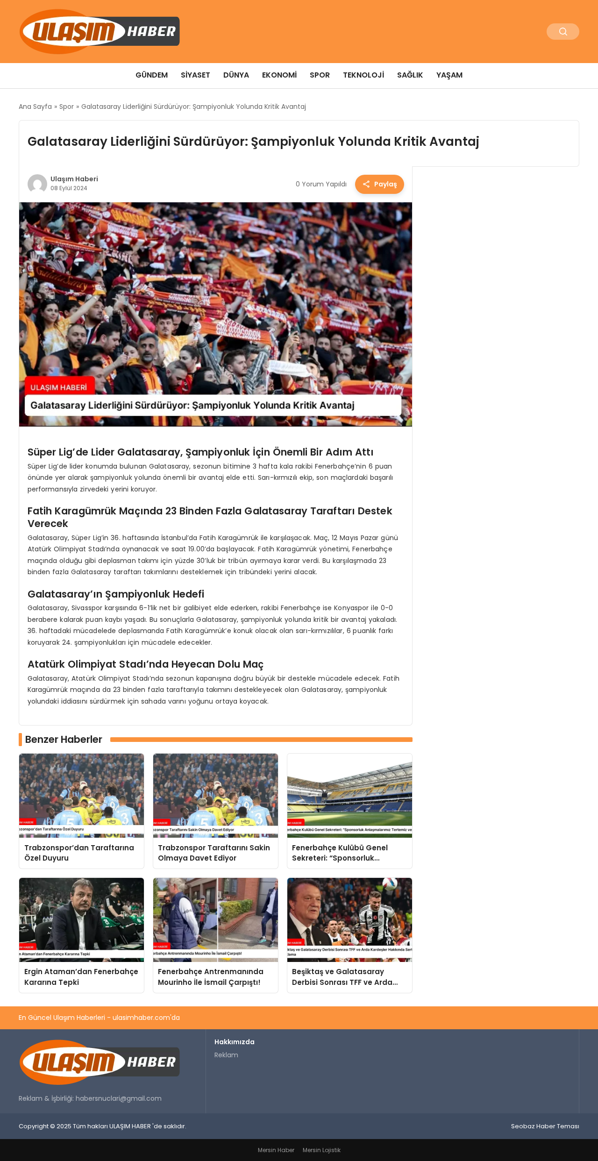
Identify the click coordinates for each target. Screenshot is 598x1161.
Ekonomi (279, 75)
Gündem (151, 75)
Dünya (236, 75)
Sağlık (410, 75)
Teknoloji (363, 75)
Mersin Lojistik (322, 1150)
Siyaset (195, 75)
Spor (320, 75)
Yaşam (449, 75)
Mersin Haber (276, 1150)
